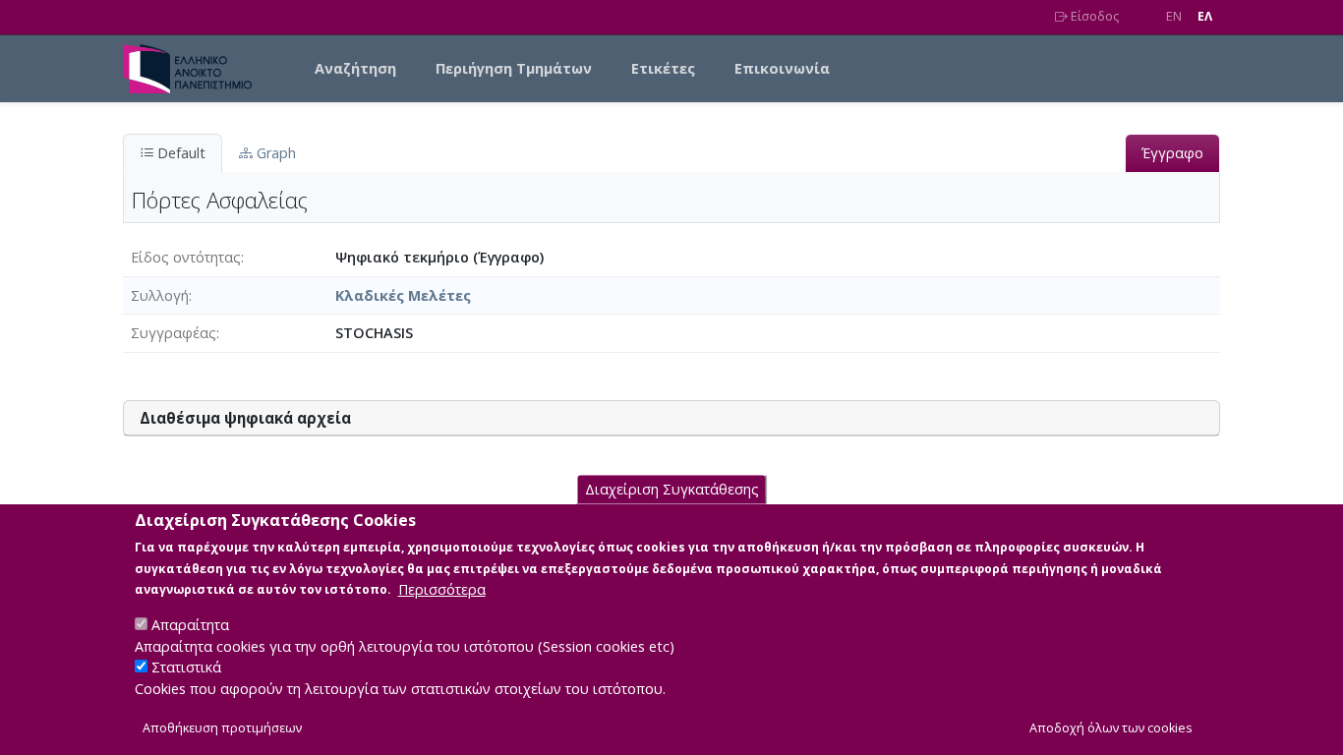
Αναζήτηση (355, 68)
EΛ (1204, 16)
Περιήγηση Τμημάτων (514, 68)
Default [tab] (179, 153)
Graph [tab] (274, 153)
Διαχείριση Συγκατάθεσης (672, 489)
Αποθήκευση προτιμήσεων (222, 727)
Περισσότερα (442, 588)
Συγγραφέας (173, 332)
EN (1174, 16)
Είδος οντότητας (186, 257)
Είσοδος (1093, 16)
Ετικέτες (663, 68)
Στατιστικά (186, 667)
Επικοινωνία (782, 68)
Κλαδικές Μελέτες (403, 295)
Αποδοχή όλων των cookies (1111, 727)
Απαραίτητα (190, 623)
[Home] (195, 68)
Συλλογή (160, 295)
